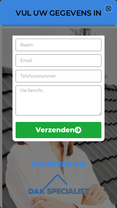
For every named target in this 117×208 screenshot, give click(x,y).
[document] (58, 104)
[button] (108, 8)
